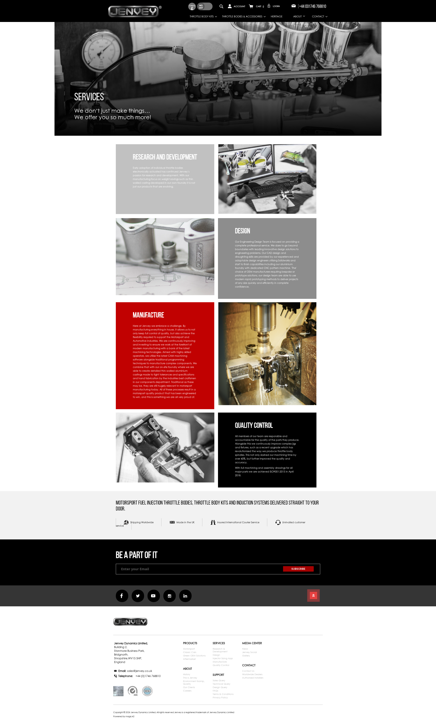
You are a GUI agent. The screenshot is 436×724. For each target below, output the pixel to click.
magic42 (130, 716)
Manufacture (220, 661)
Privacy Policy (220, 697)
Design (216, 655)
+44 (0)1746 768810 (312, 6)
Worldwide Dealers (252, 674)
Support (218, 674)
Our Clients (189, 687)
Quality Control (221, 665)
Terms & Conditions (223, 694)
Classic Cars (189, 652)
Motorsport (189, 648)
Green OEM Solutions (194, 655)
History (186, 674)
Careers (187, 690)
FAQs (215, 690)
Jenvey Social (249, 652)
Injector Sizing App (223, 658)
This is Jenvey (190, 677)
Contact (248, 665)
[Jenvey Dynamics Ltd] (135, 11)
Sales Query (219, 680)
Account (239, 6)
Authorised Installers (252, 677)
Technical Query (221, 683)
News (245, 648)
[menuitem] (201, 16)
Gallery (246, 655)
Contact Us (248, 671)
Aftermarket (189, 659)
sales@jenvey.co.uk (139, 671)
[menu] (246, 16)
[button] (192, 6)
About (187, 668)
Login (276, 6)
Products (190, 643)
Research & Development (220, 650)
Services (219, 643)
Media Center (252, 643)
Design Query (220, 687)
